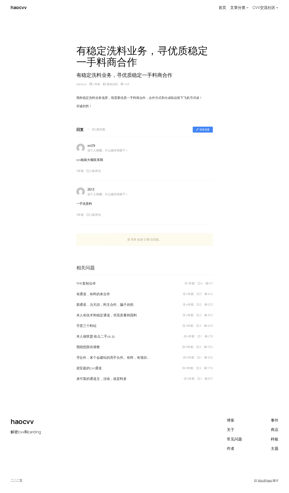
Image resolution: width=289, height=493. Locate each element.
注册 (147, 239)
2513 (91, 189)
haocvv (18, 7)
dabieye (81, 84)
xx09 (91, 145)
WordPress (265, 480)
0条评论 (95, 171)
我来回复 (205, 129)
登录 (134, 239)
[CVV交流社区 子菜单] (277, 7)
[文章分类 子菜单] (247, 7)
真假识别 (112, 84)
